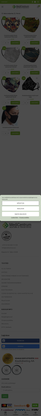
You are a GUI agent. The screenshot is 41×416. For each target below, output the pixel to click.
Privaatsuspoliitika (24, 217)
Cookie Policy (14, 217)
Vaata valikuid (20, 214)
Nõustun (20, 203)
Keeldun (20, 208)
